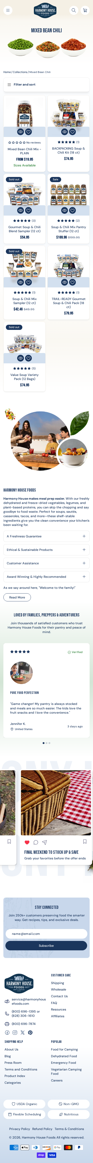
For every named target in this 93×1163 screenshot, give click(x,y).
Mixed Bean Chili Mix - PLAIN (24, 151)
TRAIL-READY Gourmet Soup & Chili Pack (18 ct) (69, 303)
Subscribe (46, 946)
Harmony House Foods (39, 1137)
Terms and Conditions (21, 1069)
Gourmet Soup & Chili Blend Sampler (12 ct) (24, 229)
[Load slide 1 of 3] (43, 743)
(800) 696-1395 (24, 1011)
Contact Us (59, 996)
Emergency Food (63, 1063)
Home (7, 72)
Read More (20, 598)
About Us (11, 1049)
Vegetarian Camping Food (66, 1071)
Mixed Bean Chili (40, 72)
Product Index (15, 1076)
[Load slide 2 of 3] (46, 743)
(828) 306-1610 (23, 1016)
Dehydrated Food (64, 1056)
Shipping (57, 983)
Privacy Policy (19, 1129)
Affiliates (57, 1016)
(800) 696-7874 (24, 1024)
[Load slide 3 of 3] (49, 743)
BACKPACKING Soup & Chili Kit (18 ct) (68, 150)
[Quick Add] (20, 131)
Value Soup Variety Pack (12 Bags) (24, 377)
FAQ (54, 1003)
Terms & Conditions (69, 1129)
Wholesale (58, 989)
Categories (13, 1083)
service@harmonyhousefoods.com (29, 1001)
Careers (57, 1080)
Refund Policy (42, 1129)
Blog (8, 1056)
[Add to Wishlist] (28, 131)
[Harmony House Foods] (19, 983)
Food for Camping (64, 1049)
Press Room (13, 1063)
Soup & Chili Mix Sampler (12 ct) (24, 301)
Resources (58, 1009)
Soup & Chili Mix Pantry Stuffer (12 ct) (68, 229)
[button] (7, 10)
